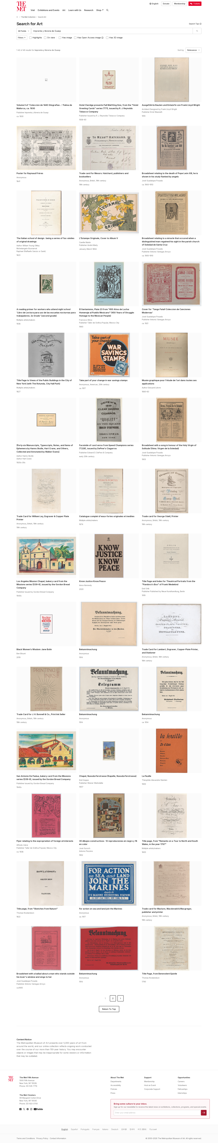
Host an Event (150, 1085)
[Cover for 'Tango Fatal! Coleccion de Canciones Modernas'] (172, 284)
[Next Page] (120, 998)
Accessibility (116, 1085)
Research (88, 10)
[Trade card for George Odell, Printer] (172, 491)
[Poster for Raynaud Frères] (46, 148)
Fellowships (182, 1089)
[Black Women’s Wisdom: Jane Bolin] (46, 624)
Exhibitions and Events (48, 10)
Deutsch (114, 1129)
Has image (67, 37)
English (64, 1129)
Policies (114, 1089)
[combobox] (112, 31)
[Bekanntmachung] (109, 624)
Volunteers (182, 1085)
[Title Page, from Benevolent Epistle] (172, 948)
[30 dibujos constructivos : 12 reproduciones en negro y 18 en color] (109, 815)
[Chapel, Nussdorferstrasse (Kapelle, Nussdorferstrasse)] (109, 750)
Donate (166, 4)
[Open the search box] (107, 10)
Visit (33, 10)
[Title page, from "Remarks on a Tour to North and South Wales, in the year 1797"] (172, 815)
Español (74, 1129)
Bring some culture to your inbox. (130, 1104)
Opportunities (184, 1077)
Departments (116, 1081)
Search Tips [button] (194, 24)
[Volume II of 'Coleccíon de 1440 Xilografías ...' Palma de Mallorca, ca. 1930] (46, 79)
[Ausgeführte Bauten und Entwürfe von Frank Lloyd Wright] (172, 79)
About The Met (117, 1077)
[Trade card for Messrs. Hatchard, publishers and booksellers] (109, 148)
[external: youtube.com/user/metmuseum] (38, 1109)
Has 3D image (116, 37)
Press (113, 1093)
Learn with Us (74, 10)
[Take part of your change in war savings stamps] (109, 355)
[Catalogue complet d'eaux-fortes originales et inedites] (109, 491)
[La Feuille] (172, 750)
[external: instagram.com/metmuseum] (31, 1109)
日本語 (124, 1129)
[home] (18, 17)
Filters (20, 38)
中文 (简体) (142, 1129)
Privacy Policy (42, 1138)
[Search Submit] (197, 31)
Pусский (153, 1129)
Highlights (37, 37)
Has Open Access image (89, 37)
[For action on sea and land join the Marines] (109, 883)
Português (85, 1129)
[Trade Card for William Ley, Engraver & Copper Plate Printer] (46, 491)
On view (51, 37)
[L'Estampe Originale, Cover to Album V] (109, 213)
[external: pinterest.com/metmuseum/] (28, 1109)
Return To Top (109, 1009)
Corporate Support (152, 1089)
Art (63, 10)
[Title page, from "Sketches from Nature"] (46, 883)
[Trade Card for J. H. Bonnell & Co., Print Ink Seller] (46, 689)
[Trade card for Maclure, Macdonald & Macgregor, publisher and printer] (172, 883)
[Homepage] (21, 6)
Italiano (105, 1129)
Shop (98, 10)
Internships (182, 1093)
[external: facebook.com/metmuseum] (20, 1109)
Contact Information (58, 1138)
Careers (181, 1081)
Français (95, 1129)
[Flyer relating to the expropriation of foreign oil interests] (46, 815)
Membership (179, 4)
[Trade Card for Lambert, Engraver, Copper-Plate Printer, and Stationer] (172, 624)
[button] (102, 37)
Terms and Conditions (26, 1138)
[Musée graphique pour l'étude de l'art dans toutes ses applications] (172, 355)
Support (147, 1077)
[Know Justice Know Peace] (109, 556)
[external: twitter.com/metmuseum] (24, 1109)
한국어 (132, 1129)
